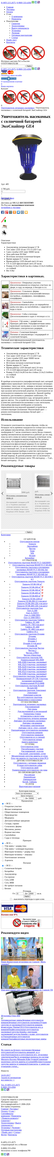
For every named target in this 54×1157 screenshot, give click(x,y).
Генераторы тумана (32, 714)
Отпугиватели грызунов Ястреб (29, 685)
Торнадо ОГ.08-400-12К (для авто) (32, 606)
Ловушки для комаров (32, 723)
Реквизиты (16, 19)
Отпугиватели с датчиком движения (29, 763)
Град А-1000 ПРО (32, 615)
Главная (9, 7)
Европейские (30, 777)
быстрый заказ (7, 198)
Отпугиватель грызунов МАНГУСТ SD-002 (32, 565)
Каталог (4, 89)
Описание (5, 240)
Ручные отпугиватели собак (29, 765)
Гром (32, 551)
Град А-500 (32, 610)
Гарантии (16, 23)
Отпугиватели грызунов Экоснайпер (29, 676)
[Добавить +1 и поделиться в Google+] (6, 212)
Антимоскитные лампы (11, 1020)
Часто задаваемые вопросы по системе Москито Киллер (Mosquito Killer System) (25, 1058)
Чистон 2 (32, 650)
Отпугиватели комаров (32, 732)
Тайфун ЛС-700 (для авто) (32, 625)
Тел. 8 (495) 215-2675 (10, 1085)
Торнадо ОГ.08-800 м (31, 596)
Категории (6, 535)
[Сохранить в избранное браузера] (26, 212)
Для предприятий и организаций (32, 711)
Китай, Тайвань (30, 782)
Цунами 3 (32, 641)
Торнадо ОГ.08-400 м (31, 593)
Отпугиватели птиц (30, 746)
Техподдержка (18, 26)
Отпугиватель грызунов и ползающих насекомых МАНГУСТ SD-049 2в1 (32, 573)
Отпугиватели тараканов (32, 735)
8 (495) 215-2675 (8, 3)
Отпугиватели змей (29, 768)
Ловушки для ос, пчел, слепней (32, 728)
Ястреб (32, 555)
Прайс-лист (11, 40)
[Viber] (38, 3)
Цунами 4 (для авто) (32, 643)
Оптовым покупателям (22, 35)
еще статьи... (13, 1066)
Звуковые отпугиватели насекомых (24, 1022)
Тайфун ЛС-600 (32, 622)
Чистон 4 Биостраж (32, 655)
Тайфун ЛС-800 (32, 627)
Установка (16, 30)
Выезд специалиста (20, 28)
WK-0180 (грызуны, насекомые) (32, 674)
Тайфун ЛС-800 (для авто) (32, 629)
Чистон (32, 548)
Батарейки (29, 558)
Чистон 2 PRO (32, 653)
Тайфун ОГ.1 (32, 632)
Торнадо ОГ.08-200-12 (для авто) (32, 601)
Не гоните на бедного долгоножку (16, 1050)
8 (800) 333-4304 (24, 3)
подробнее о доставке (10, 207)
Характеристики (8, 243)
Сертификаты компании (7, 1114)
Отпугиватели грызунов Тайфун (29, 620)
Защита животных (29, 742)
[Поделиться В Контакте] (22, 212)
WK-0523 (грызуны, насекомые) (32, 671)
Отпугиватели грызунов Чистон (29, 648)
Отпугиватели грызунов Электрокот (29, 690)
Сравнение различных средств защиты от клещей (24, 1060)
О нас (11, 1111)
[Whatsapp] (33, 3)
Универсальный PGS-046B (32, 683)
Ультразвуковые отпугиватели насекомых (29, 730)
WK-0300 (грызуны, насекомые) (32, 662)
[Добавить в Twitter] (18, 212)
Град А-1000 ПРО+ (32, 617)
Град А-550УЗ (32, 613)
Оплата (9, 12)
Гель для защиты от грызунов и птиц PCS (29, 758)
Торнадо (32, 544)
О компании (17, 16)
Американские (29, 779)
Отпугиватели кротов (29, 541)
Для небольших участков (32, 749)
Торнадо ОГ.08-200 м (31, 587)
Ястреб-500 (32, 688)
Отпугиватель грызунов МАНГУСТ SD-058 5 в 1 (32, 578)
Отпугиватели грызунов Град (29, 608)
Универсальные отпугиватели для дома (29, 770)
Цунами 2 (32, 639)
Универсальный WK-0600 (32, 660)
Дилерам (15, 33)
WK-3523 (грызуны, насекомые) (32, 664)
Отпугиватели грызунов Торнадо (30, 581)
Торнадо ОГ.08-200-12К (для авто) (32, 603)
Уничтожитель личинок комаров (32, 718)
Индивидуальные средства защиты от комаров (26, 1063)
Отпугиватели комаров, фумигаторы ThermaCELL (22, 1026)
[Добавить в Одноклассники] (14, 212)
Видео (4, 1135)
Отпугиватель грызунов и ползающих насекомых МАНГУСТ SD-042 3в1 (32, 568)
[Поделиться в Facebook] (2, 212)
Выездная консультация (29, 786)
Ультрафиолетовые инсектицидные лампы (27, 1039)
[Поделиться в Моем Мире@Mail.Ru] (10, 212)
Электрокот (32, 693)
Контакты (10, 42)
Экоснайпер (32, 546)
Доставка (10, 9)
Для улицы (32, 709)
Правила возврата (10, 1118)
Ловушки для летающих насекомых (29, 721)
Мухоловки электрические (32, 725)
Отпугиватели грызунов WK (30, 657)
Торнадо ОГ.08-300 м (31, 590)
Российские (29, 775)
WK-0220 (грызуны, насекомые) (32, 667)
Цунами (32, 636)
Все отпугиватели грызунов (29, 697)
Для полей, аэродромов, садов (32, 753)
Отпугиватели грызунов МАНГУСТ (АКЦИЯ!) (29, 562)
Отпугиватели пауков (32, 739)
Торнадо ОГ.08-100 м (32, 584)
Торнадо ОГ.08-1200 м (32, 599)
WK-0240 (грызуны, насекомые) (32, 669)
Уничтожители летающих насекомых (17, 108)
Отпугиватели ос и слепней (32, 737)
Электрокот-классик (32, 695)
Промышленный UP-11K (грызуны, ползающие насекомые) (32, 679)
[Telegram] (36, 3)
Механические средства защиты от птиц (30, 756)
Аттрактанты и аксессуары (32, 716)
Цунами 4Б (32, 646)
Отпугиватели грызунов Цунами (29, 634)
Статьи (15, 37)
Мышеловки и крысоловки (30, 700)
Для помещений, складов (32, 751)
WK (32, 553)
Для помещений (32, 707)
